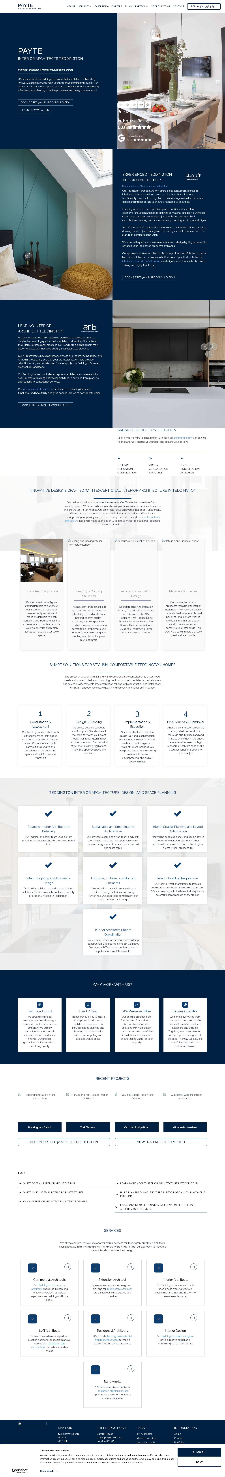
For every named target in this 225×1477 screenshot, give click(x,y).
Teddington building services (112, 1390)
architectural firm (182, 437)
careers (117, 6)
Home (125, 186)
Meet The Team (160, 6)
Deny (199, 1462)
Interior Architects (145, 1442)
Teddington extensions (119, 1288)
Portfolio (141, 6)
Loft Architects (143, 1433)
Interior (134, 186)
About (71, 6)
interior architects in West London (141, 261)
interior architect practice (37, 389)
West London (147, 186)
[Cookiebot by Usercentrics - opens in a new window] (19, 1471)
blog (128, 6)
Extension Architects (147, 1438)
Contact (178, 6)
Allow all (199, 1452)
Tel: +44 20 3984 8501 (204, 6)
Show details (47, 1471)
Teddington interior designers (177, 1336)
